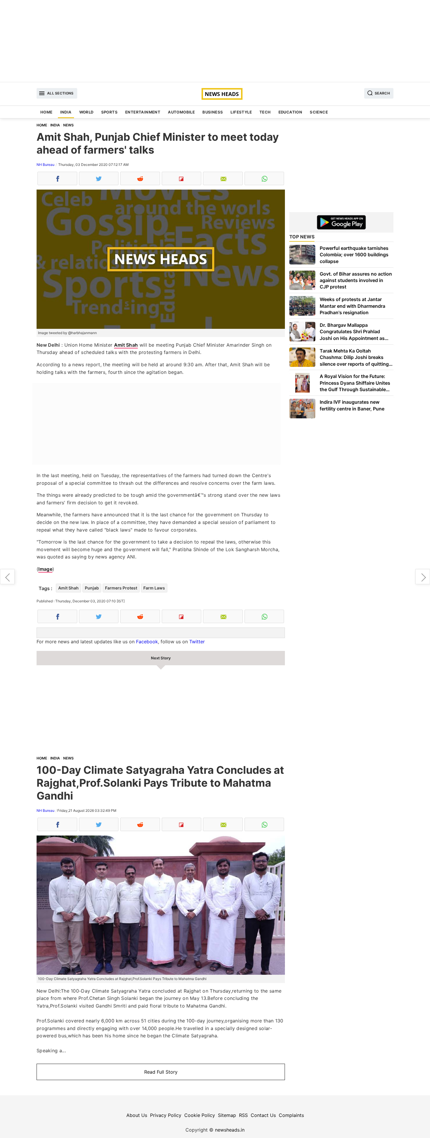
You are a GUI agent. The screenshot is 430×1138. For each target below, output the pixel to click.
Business (212, 112)
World (86, 112)
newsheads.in (230, 1130)
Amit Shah (126, 345)
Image (45, 569)
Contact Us (263, 1115)
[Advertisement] (215, 41)
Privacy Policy (165, 1115)
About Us (136, 1115)
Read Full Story (161, 1072)
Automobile (181, 112)
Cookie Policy (199, 1115)
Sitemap (227, 1115)
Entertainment (142, 112)
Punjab (92, 587)
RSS (243, 1115)
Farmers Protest (121, 587)
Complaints (291, 1115)
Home (46, 112)
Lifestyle (241, 112)
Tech (265, 112)
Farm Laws (154, 587)
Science (319, 112)
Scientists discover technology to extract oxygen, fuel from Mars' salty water (7, 576)
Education (290, 112)
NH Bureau (45, 164)
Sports (109, 112)
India (66, 112)
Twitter (197, 641)
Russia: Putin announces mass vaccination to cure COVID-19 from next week (422, 576)
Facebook (147, 641)
